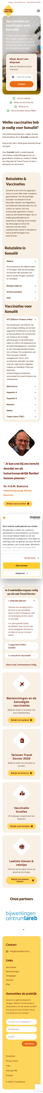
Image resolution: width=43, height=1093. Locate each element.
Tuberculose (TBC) (15, 416)
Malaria (10, 261)
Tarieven (9, 980)
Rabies (10, 410)
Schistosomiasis (14, 292)
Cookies (9, 1075)
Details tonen (30, 558)
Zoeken (21, 84)
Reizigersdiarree (14, 286)
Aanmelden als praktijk (34, 2)
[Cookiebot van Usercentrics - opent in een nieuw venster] (30, 517)
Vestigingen (11, 975)
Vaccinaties (11, 967)
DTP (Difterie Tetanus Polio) (19, 319)
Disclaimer (10, 1056)
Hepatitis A (12, 392)
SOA (9, 298)
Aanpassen (20, 573)
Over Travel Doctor (20, 2)
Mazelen (10, 404)
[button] (38, 11)
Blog (8, 984)
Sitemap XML (11, 1070)
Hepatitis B (12, 398)
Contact (10, 2)
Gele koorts (12, 386)
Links (8, 1065)
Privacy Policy (12, 1061)
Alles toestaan (21, 566)
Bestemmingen (12, 971)
